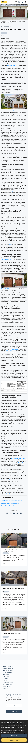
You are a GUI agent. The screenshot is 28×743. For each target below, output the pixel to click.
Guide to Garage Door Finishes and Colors (10, 503)
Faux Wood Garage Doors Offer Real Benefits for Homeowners (14, 589)
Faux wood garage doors (6, 259)
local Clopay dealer (8, 493)
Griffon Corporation (7, 672)
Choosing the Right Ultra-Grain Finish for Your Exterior (13, 634)
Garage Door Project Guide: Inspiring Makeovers (11, 500)
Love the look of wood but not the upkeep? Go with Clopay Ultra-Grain (13, 550)
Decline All (14, 740)
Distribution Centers (8, 682)
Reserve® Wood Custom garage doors (9, 191)
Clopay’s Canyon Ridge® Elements (8, 471)
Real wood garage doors (6, 82)
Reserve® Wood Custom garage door (9, 110)
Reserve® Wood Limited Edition (18, 458)
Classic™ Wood (21, 462)
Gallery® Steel (15, 349)
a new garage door (11, 65)
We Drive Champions (8, 668)
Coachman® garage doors (12, 476)
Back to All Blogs (7, 26)
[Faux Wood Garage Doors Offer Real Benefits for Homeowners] (14, 578)
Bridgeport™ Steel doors (6, 479)
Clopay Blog (6, 676)
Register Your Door (7, 684)
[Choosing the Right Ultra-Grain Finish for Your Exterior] (14, 624)
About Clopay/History (8, 666)
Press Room (6, 674)
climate (10, 244)
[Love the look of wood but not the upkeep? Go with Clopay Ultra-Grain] (14, 540)
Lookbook (5, 678)
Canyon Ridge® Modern (10, 350)
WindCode (5, 688)
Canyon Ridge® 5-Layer (6, 288)
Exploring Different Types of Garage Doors (10, 505)
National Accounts (7, 686)
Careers (5, 680)
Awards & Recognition (8, 670)
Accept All (14, 736)
